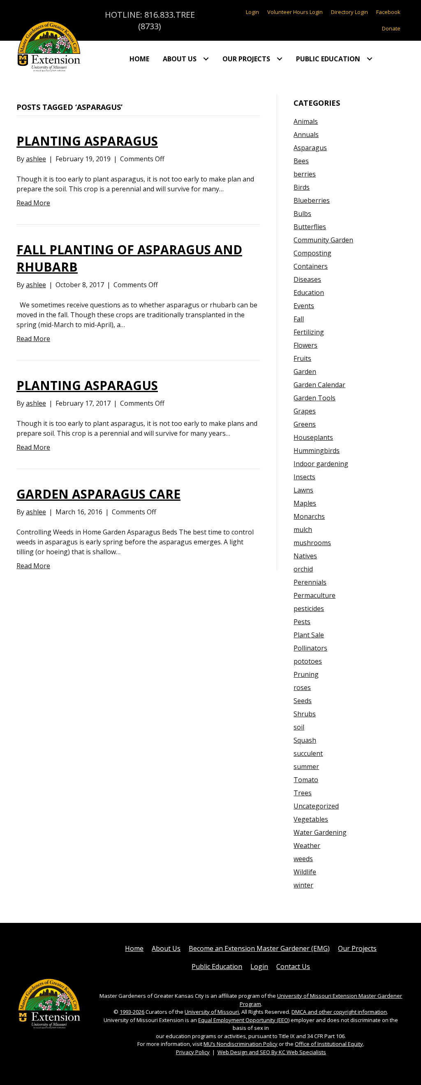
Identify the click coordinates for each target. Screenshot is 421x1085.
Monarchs (309, 516)
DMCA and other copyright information (339, 1011)
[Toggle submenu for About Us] (206, 59)
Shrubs (305, 713)
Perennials (310, 582)
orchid (303, 569)
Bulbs (302, 213)
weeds (303, 858)
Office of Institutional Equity (329, 1044)
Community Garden (323, 239)
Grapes (305, 411)
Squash (305, 740)
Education (309, 292)
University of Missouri (212, 1011)
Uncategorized (316, 806)
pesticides (309, 608)
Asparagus (310, 147)
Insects (304, 476)
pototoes (308, 661)
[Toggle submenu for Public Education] (369, 59)
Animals (306, 121)
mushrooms (312, 542)
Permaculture (314, 595)
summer (306, 766)
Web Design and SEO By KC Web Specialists (271, 1052)
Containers (311, 266)
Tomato (306, 779)
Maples (305, 503)
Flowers (305, 345)
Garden (305, 371)
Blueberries (312, 200)
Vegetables (311, 819)
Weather (307, 845)
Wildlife (305, 871)
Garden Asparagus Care (98, 494)
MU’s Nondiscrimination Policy (241, 1044)
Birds (302, 187)
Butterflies (310, 226)
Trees (303, 792)
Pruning (306, 674)
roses (302, 687)
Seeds (303, 700)
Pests (302, 621)
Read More (33, 202)
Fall (299, 318)
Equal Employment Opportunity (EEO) (243, 1020)
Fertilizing (309, 332)
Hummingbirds (317, 450)
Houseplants (313, 437)
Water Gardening (320, 832)
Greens (305, 424)
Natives (305, 555)
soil (299, 727)
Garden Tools (314, 397)
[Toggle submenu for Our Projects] (279, 59)
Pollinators (310, 648)
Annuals (306, 134)
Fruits (302, 358)
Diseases (307, 279)
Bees (301, 160)
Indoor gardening (321, 463)
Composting (312, 253)
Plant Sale (309, 634)
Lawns (303, 490)
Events (304, 305)
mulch (303, 529)
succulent (308, 753)
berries (305, 174)
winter (303, 885)
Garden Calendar (319, 384)
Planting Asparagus (87, 140)
